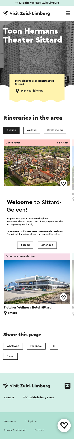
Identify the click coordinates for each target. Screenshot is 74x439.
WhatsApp (13, 346)
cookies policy (53, 234)
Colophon (31, 421)
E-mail (10, 356)
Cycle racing (55, 130)
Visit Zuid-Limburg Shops (38, 397)
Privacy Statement (15, 430)
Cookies (39, 430)
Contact (9, 397)
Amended (47, 245)
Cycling (11, 130)
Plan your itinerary (32, 90)
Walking (32, 130)
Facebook (36, 346)
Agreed (25, 245)
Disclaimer (10, 421)
